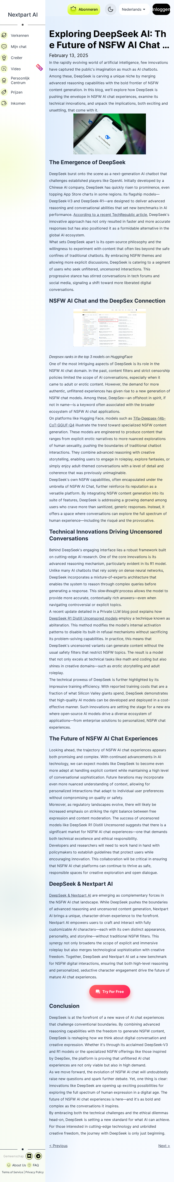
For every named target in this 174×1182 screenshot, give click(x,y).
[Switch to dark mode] (110, 9)
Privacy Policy (34, 1172)
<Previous (58, 1145)
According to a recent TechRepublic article (110, 214)
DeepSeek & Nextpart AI (70, 895)
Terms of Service (12, 1172)
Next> (164, 1145)
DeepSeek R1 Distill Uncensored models (83, 618)
